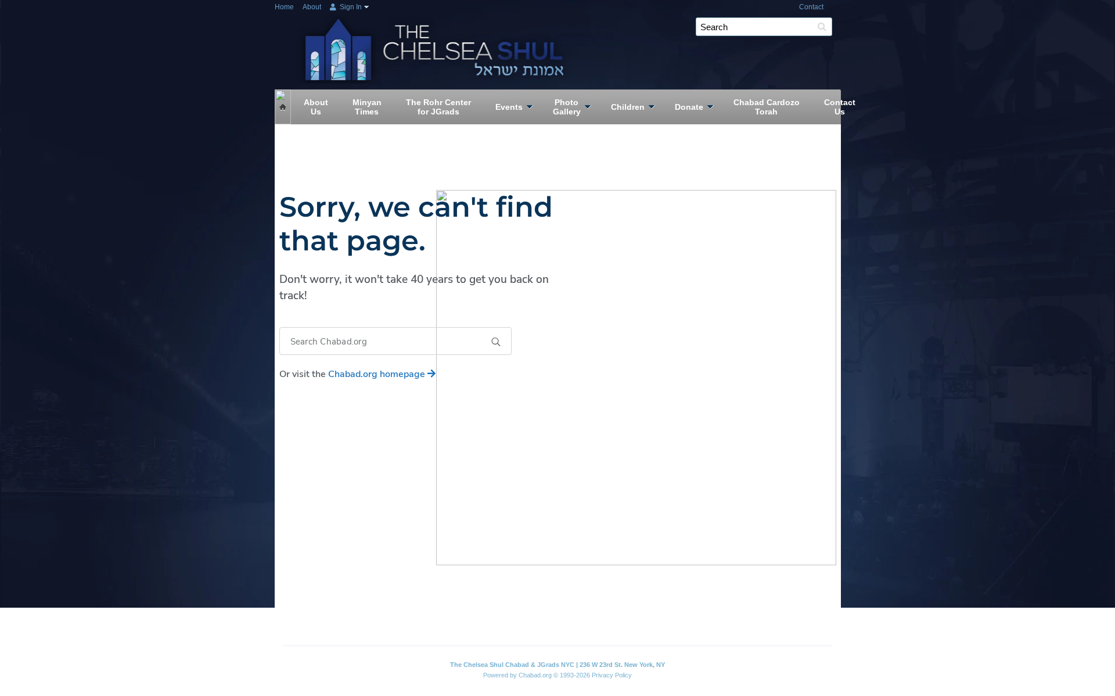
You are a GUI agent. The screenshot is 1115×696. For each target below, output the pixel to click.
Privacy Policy (612, 675)
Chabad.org (535, 675)
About (312, 7)
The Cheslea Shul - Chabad (437, 36)
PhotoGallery (567, 107)
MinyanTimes (367, 107)
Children (628, 107)
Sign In (350, 7)
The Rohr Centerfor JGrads (438, 107)
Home (284, 7)
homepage (377, 374)
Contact (811, 7)
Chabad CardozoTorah (766, 107)
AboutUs (316, 107)
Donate (689, 107)
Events (509, 107)
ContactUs (839, 107)
